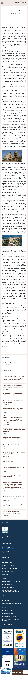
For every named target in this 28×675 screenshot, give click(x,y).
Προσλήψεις (5, 574)
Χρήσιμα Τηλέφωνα (7, 607)
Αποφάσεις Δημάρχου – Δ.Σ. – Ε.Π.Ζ (11, 565)
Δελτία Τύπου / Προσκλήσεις (9, 568)
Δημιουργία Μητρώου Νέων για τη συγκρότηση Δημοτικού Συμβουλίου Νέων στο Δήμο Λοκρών (13, 583)
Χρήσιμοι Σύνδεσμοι (7, 610)
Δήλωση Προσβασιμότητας (9, 616)
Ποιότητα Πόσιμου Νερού (9, 613)
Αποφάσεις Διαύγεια (7, 562)
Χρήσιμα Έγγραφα (6, 600)
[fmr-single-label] (7, 632)
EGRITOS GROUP (13, 672)
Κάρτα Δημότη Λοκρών (8, 587)
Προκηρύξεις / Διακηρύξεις (9, 571)
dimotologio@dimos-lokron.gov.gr (8, 548)
